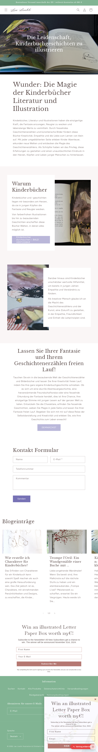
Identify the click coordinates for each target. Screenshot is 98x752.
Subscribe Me (49, 664)
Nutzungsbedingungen (58, 695)
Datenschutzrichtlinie (54, 688)
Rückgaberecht (36, 695)
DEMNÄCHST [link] (49, 427)
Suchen (11, 688)
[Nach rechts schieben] (54, 613)
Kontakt (21, 688)
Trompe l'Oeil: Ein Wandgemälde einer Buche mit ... (65, 561)
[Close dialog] (95, 699)
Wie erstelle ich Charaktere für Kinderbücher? (17, 561)
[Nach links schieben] (43, 613)
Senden (21, 498)
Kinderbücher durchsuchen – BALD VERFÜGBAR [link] (27, 239)
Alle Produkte (34, 688)
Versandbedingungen (77, 688)
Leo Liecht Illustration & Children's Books (30, 746)
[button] (6, 10)
